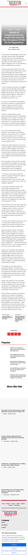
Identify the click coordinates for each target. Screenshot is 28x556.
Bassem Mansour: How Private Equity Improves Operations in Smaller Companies (12, 491)
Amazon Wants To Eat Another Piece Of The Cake (7, 317)
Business (10, 29)
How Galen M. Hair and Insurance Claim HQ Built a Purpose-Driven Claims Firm (13, 410)
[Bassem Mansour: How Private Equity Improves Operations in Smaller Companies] (14, 479)
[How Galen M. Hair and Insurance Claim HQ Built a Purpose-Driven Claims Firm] (14, 399)
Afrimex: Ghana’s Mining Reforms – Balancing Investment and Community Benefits (12, 437)
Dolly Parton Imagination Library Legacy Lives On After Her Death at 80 (17, 349)
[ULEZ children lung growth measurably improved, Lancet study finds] (5, 356)
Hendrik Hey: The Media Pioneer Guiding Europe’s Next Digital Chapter (13, 464)
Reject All (14, 552)
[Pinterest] (15, 334)
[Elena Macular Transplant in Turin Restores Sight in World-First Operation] (5, 362)
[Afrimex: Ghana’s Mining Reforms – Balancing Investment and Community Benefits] (14, 425)
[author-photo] (2, 414)
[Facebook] (8, 334)
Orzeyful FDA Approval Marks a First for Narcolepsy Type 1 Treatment (18, 369)
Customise (14, 548)
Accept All (14, 544)
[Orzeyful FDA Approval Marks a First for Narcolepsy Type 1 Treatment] (5, 369)
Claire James (6, 441)
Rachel (5, 413)
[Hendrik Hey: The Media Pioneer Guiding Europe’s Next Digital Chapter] (14, 453)
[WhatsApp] (19, 334)
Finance (18, 29)
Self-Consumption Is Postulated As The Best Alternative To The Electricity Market (20, 319)
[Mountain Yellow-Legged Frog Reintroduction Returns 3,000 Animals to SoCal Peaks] (5, 376)
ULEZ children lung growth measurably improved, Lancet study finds (17, 356)
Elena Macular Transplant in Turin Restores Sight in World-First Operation (18, 363)
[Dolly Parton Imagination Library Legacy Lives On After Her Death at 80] (5, 349)
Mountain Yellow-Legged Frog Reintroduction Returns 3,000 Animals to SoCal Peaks (18, 376)
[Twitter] (12, 334)
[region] (14, 543)
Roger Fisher (15, 47)
